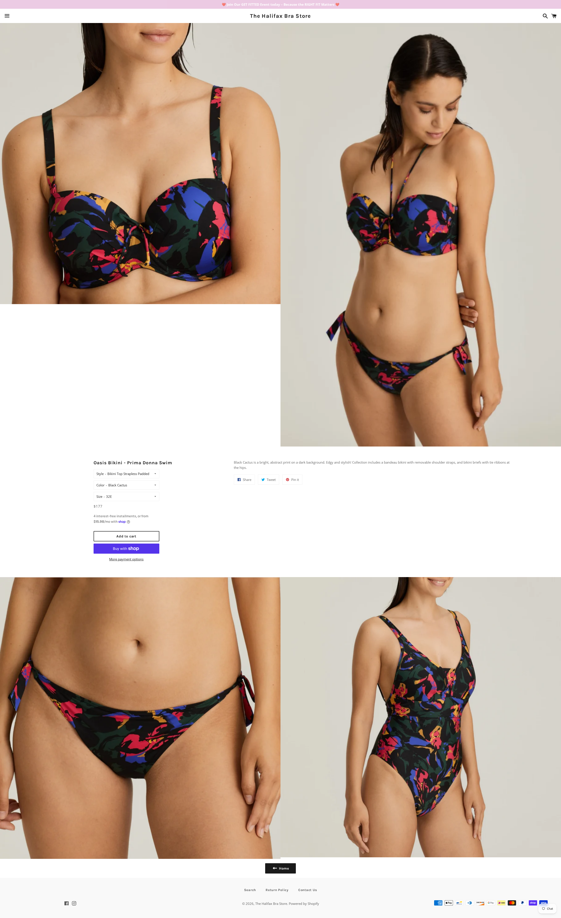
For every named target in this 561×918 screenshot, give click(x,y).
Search (250, 890)
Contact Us (307, 890)
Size (99, 496)
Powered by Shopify (304, 903)
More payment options (126, 559)
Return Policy (277, 890)
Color (100, 485)
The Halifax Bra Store (280, 16)
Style (100, 473)
